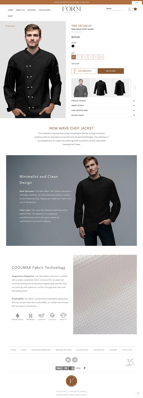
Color (73, 43)
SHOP (10, 16)
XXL (101, 57)
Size (73, 53)
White (78, 46)
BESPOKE (32, 10)
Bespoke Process (63, 350)
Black (73, 46)
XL (96, 57)
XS (74, 57)
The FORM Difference (41, 350)
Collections (82, 350)
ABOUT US (20, 10)
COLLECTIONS (45, 10)
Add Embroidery (85, 71)
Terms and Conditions (77, 392)
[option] (80, 87)
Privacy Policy (61, 392)
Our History (98, 350)
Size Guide (75, 64)
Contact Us (127, 350)
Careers (113, 350)
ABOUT (23, 350)
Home (10, 10)
